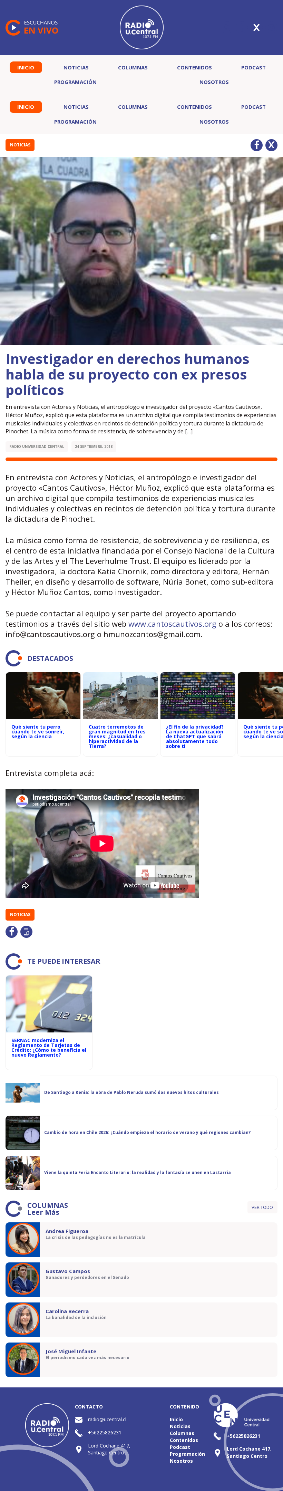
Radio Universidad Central (36, 446)
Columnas (133, 67)
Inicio (25, 67)
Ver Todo (262, 1207)
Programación (75, 81)
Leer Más (43, 1212)
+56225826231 (104, 1432)
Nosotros (214, 81)
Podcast (253, 67)
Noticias (76, 67)
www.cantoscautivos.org (172, 623)
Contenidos (194, 67)
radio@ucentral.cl (107, 1419)
